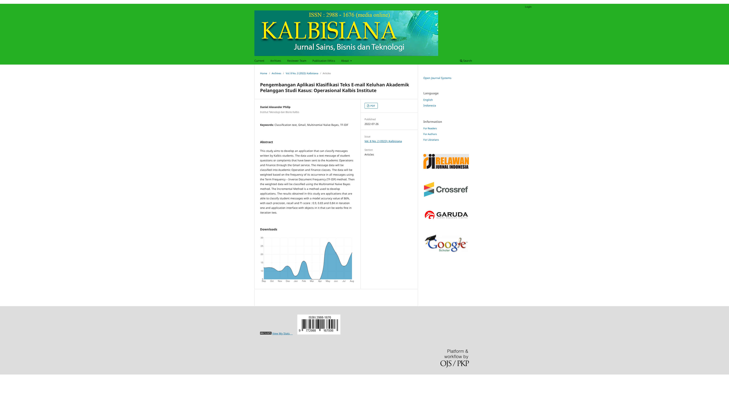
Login (528, 6)
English (428, 100)
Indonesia (429, 105)
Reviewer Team (296, 60)
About (345, 60)
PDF (372, 105)
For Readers (430, 128)
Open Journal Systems (437, 78)
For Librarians (431, 139)
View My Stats (282, 333)
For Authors (430, 134)
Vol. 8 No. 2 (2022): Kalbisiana (302, 73)
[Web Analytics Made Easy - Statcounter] (265, 333)
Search (467, 60)
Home (263, 73)
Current (259, 60)
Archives (275, 60)
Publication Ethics (323, 60)
